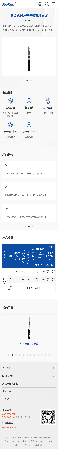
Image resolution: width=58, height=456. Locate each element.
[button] (27, 80)
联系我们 (39, 445)
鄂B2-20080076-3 (13, 441)
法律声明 (19, 445)
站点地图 (29, 445)
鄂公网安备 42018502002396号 (38, 441)
